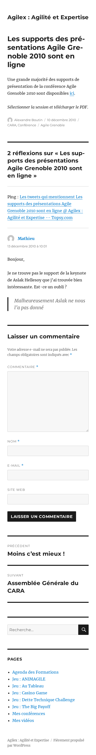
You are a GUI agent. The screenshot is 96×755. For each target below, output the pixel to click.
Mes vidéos (23, 720)
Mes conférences (28, 713)
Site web (16, 490)
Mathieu (26, 238)
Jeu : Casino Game (29, 692)
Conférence (27, 125)
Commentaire (22, 367)
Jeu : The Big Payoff (31, 706)
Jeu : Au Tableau (28, 685)
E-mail (15, 465)
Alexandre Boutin (28, 120)
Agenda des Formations (35, 672)
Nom (13, 441)
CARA (11, 125)
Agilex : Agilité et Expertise (48, 17)
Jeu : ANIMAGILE (28, 679)
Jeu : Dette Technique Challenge (43, 699)
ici (72, 93)
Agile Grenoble (53, 125)
